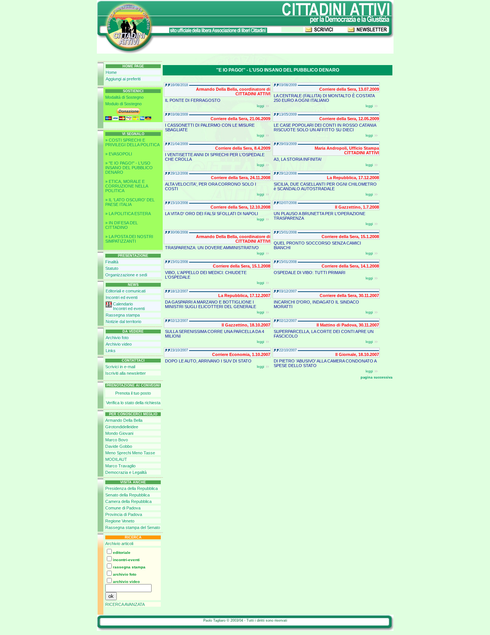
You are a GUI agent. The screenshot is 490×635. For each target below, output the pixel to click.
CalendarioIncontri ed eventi (129, 306)
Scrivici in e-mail (120, 366)
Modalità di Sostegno (124, 97)
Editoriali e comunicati (125, 291)
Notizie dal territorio (123, 321)
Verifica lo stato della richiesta (133, 402)
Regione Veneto (119, 521)
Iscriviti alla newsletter (125, 373)
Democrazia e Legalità (126, 472)
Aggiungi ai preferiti (123, 79)
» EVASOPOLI (118, 154)
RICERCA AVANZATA (125, 604)
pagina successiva (376, 377)
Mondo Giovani (119, 433)
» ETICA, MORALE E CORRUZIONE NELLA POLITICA (126, 186)
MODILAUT (116, 459)
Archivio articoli (119, 543)
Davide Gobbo (118, 446)
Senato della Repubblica (127, 495)
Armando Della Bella (123, 420)
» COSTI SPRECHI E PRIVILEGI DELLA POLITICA (132, 142)
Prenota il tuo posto (133, 393)
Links (111, 350)
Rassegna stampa (123, 315)
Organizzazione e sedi (126, 275)
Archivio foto (117, 337)
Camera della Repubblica (128, 501)
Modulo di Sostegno (123, 103)
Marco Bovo (116, 439)
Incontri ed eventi (121, 297)
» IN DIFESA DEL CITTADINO (121, 225)
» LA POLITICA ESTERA (128, 213)
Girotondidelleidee (121, 426)
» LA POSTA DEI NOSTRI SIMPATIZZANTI (129, 238)
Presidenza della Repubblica (131, 488)
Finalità (111, 262)
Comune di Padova (122, 508)
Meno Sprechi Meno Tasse (130, 453)
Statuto (111, 268)
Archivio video (119, 344)
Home (111, 72)
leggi (260, 106)
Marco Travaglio (120, 466)
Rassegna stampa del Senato (132, 527)
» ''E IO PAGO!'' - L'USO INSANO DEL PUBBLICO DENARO (129, 168)
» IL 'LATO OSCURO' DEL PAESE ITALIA (130, 202)
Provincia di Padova (123, 514)
